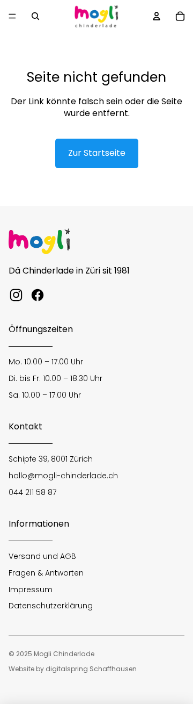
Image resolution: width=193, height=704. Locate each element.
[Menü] (12, 16)
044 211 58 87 (32, 492)
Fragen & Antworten (46, 572)
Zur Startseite (96, 153)
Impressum (31, 589)
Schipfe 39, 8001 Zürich (51, 459)
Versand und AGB (42, 556)
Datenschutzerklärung (51, 605)
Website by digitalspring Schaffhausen (73, 668)
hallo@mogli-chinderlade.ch (63, 475)
